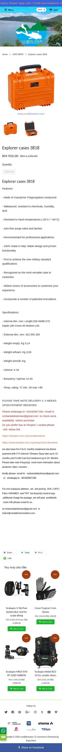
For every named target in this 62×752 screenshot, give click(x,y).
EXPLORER (18, 54)
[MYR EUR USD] (41, 10)
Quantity (7, 164)
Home (5, 54)
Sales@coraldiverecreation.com (18, 513)
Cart (55, 10)
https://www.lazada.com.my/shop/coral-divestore (30, 442)
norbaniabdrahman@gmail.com (20, 416)
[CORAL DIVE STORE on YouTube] (49, 712)
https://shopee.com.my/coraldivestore (23, 436)
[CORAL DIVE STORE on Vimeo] (56, 712)
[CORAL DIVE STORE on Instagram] (35, 712)
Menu (11, 10)
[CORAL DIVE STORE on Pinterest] (19, 712)
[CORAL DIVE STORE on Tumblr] (42, 712)
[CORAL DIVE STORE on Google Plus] (27, 712)
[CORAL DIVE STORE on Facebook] (12, 712)
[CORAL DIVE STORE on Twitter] (6, 712)
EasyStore (31, 740)
